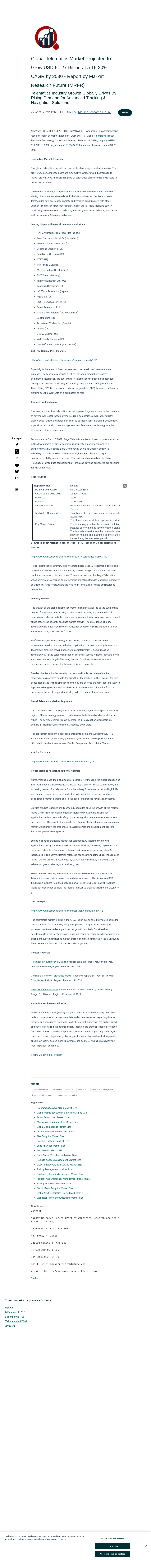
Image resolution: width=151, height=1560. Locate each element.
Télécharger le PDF (15, 1312)
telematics (82, 1090)
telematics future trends (42, 1095)
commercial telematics (67, 1095)
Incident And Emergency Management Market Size (63, 1178)
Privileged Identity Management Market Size (60, 1174)
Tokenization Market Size (50, 1150)
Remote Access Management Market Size (59, 1160)
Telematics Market (40, 1090)
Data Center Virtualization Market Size (57, 1155)
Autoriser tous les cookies (112, 1554)
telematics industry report (102, 1090)
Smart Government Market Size (53, 1117)
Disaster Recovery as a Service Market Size (59, 1164)
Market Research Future (94, 112)
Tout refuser (112, 1546)
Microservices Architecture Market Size (57, 1122)
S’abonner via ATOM (16, 1321)
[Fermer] (146, 1545)
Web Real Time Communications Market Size (60, 1197)
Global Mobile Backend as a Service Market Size (62, 1112)
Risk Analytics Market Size (50, 1136)
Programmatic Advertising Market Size (57, 1108)
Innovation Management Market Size (56, 1131)
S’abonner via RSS (14, 1316)
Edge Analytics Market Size (51, 1145)
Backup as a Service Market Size (54, 1183)
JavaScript (11, 1326)
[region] (75, 1546)
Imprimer (9, 1307)
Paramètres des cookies (112, 1539)
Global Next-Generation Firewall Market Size (60, 1193)
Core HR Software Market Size (53, 1141)
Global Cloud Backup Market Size (54, 1126)
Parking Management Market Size (54, 1169)
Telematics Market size (63, 1090)
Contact (35, 1278)
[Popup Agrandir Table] (125, 486)
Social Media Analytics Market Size (55, 1188)
